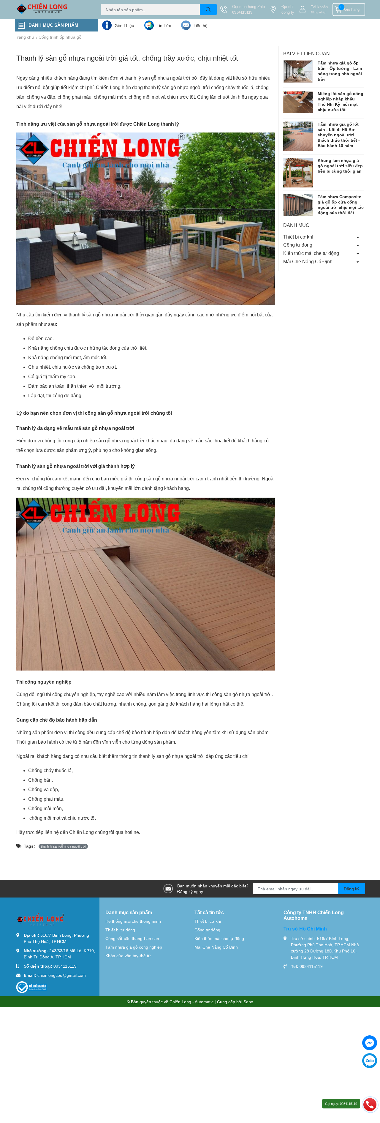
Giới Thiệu (124, 25)
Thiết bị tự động (120, 929)
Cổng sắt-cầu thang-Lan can (132, 938)
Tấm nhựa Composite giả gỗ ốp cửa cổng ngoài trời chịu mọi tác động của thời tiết (341, 204)
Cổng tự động (297, 244)
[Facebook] (369, 1042)
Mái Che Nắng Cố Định (307, 261)
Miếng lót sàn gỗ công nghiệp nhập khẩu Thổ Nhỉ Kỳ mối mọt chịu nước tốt (340, 101)
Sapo (248, 1001)
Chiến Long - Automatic (191, 1001)
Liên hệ (201, 25)
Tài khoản (319, 6)
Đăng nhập (318, 12)
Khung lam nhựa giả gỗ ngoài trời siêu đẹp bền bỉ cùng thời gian (340, 166)
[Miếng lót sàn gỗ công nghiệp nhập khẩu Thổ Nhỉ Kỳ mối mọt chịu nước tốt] (298, 102)
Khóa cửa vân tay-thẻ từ (128, 955)
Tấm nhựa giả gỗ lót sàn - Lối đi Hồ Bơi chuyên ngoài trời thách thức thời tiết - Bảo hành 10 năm (339, 135)
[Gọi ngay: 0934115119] (369, 1104)
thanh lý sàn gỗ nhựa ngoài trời (63, 846)
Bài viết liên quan (306, 53)
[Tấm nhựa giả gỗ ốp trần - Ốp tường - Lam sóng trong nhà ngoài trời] (298, 71)
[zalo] (369, 1060)
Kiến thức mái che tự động (311, 253)
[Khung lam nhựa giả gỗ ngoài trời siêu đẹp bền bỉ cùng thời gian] (298, 172)
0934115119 (242, 12)
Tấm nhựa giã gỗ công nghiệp (133, 946)
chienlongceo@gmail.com (61, 975)
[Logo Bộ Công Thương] (31, 986)
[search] (208, 9)
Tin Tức (164, 25)
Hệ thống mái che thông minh (133, 921)
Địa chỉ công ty (287, 9)
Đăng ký (351, 888)
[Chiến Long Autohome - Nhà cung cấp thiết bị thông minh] (51, 9)
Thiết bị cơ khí (298, 236)
